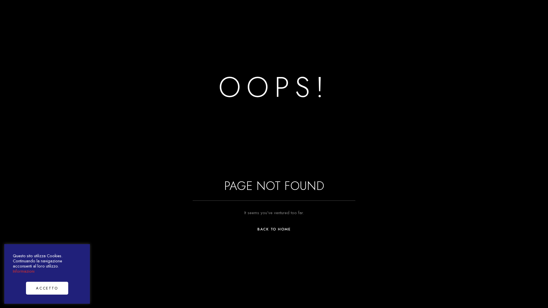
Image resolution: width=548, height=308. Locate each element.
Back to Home (274, 229)
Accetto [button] (47, 288)
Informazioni (24, 271)
